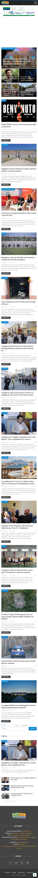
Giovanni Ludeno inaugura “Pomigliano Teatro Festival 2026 (27, 78)
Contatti (14, 872)
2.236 (16, 725)
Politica (4, 413)
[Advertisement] (19, 31)
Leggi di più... (6, 140)
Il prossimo (24, 725)
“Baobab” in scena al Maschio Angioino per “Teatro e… (10, 78)
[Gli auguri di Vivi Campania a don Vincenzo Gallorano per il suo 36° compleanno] (19, 512)
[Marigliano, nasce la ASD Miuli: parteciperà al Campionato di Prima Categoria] (19, 243)
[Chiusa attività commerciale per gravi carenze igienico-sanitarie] (19, 647)
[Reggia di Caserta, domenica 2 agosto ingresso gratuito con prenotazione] (19, 155)
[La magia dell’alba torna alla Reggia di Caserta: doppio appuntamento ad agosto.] (19, 691)
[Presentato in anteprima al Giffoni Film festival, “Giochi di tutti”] (19, 199)
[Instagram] (16, 863)
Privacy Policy (21, 872)
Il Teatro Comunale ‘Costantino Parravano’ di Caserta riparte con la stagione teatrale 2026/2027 (17, 61)
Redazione (7, 872)
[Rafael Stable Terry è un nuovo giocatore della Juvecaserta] (19, 110)
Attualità (5, 145)
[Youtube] (27, 863)
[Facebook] (10, 863)
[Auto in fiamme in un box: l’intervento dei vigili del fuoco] (19, 288)
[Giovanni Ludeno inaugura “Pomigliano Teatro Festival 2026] (28, 76)
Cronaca (4, 278)
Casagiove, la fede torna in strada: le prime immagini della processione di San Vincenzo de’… (17, 348)
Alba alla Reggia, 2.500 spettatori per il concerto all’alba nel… (27, 93)
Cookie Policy (30, 872)
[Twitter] (22, 863)
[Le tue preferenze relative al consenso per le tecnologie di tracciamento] (35, 875)
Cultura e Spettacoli (8, 48)
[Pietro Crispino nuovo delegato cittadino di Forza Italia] (5, 780)
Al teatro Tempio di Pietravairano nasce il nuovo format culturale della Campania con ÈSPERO (17, 616)
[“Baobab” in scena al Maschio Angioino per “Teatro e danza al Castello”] (10, 76)
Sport (4, 100)
